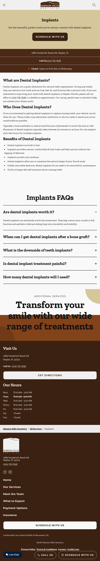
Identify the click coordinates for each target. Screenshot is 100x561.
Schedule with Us (50, 36)
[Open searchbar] (94, 5)
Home (7, 480)
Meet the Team (13, 494)
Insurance (10, 515)
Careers (62, 549)
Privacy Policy (28, 549)
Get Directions (50, 375)
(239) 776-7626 (54, 60)
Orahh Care (73, 549)
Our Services (12, 487)
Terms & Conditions (46, 549)
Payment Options (15, 508)
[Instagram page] (10, 472)
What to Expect (14, 501)
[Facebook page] (5, 472)
